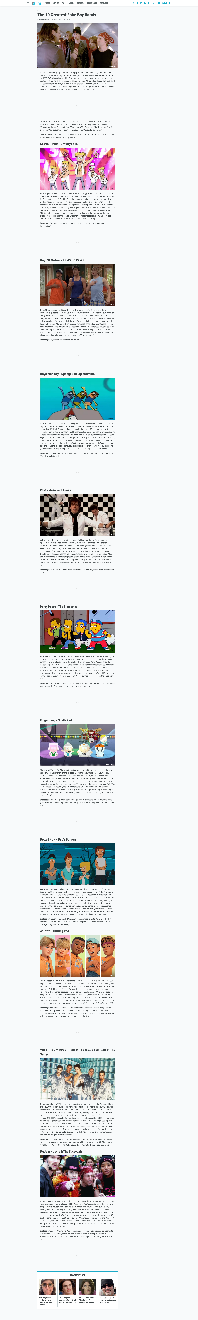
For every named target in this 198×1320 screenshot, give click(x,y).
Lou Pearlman (90, 207)
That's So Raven (68, 313)
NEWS (47, 3)
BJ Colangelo (44, 19)
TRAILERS (70, 3)
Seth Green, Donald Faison (59, 1212)
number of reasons (83, 981)
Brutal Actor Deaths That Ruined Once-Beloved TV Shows (86, 1300)
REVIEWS (81, 3)
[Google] (145, 3)
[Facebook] (130, 3)
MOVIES (56, 3)
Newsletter (165, 3)
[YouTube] (137, 3)
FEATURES (104, 3)
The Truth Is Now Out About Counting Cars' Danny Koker (107, 1300)
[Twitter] (134, 3)
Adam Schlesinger (80, 540)
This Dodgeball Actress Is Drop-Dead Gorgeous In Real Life (67, 1300)
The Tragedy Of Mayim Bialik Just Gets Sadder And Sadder (46, 1301)
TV (63, 3)
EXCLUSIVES (92, 3)
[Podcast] (153, 3)
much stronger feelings (83, 914)
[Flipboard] (141, 3)
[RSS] (148, 3)
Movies (40, 10)
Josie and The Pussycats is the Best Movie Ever (85, 1201)
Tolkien (79, 784)
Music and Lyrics (103, 540)
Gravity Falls (53, 202)
